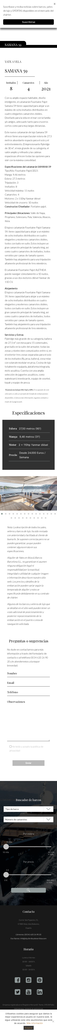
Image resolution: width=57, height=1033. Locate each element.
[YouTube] (28, 992)
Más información (35, 1023)
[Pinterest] (39, 980)
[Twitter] (17, 992)
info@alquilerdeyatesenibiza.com (33, 938)
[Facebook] (17, 980)
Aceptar (28, 1027)
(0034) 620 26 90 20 (32, 934)
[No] (53, 1021)
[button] (2, 513)
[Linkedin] (39, 992)
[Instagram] (28, 980)
